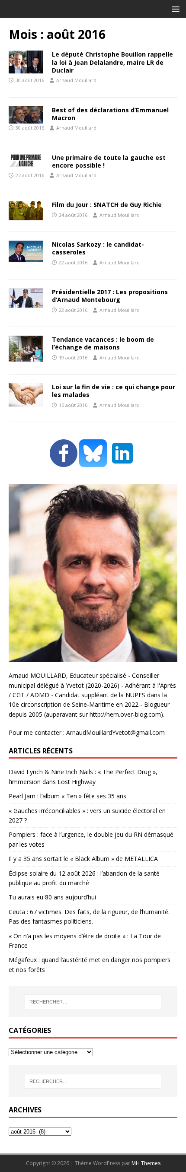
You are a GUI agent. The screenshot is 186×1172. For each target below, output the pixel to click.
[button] (174, 8)
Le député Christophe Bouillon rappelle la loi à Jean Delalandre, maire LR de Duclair (112, 62)
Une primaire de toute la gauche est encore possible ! (109, 161)
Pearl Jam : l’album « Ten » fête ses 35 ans (67, 796)
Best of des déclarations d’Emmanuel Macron (110, 114)
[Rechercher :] (93, 1001)
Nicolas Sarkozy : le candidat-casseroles (98, 248)
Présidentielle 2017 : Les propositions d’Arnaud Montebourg (110, 296)
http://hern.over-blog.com (125, 714)
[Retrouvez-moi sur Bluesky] (94, 462)
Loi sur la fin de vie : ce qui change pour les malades (113, 391)
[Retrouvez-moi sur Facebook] (63, 462)
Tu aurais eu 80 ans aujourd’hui (52, 897)
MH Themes (145, 1163)
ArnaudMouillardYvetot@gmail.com (115, 732)
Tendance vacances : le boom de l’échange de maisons (103, 343)
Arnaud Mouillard (76, 80)
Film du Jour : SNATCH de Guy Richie (107, 204)
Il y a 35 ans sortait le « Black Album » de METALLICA (83, 858)
